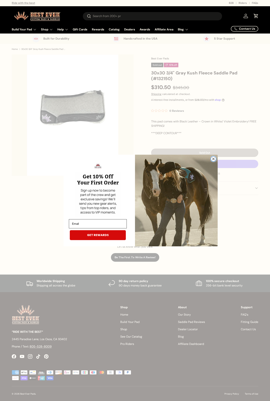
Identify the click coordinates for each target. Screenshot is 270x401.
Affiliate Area (164, 29)
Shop (44, 29)
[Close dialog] (213, 159)
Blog (181, 29)
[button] (256, 16)
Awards (145, 29)
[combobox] (152, 16)
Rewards (98, 29)
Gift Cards (80, 29)
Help (60, 29)
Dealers (129, 29)
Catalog (114, 29)
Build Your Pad (22, 29)
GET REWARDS (98, 235)
